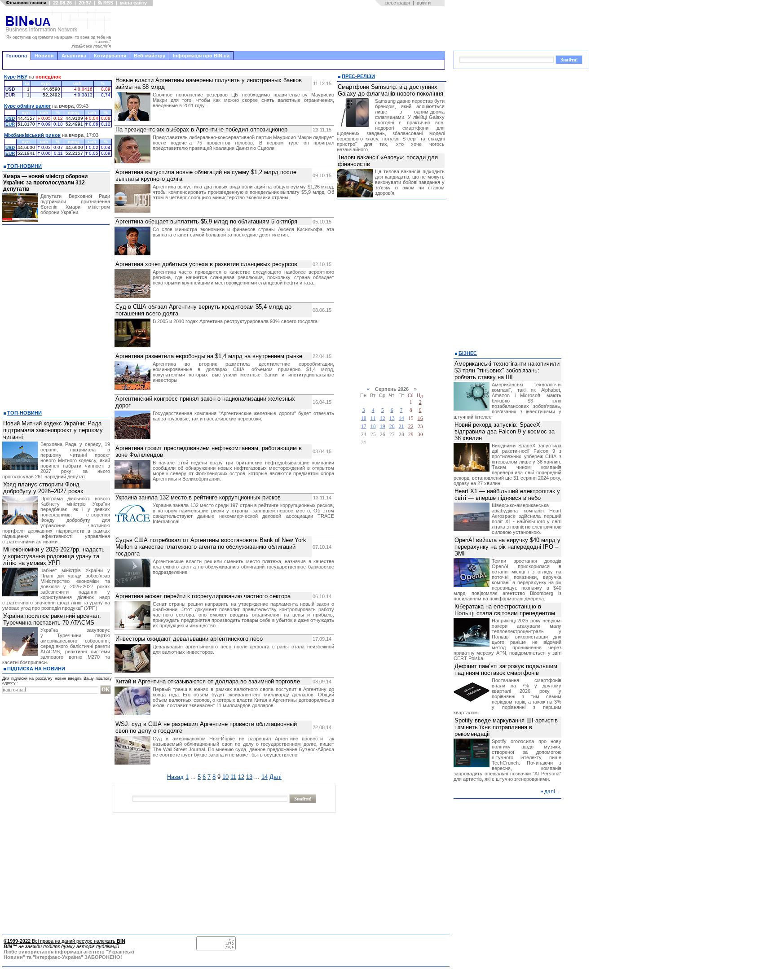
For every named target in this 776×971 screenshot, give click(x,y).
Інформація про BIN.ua (201, 55)
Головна (16, 55)
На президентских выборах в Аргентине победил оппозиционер (201, 129)
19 (382, 426)
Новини (44, 55)
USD (10, 118)
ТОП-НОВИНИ (24, 166)
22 (411, 426)
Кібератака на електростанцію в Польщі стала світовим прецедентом (504, 610)
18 (373, 426)
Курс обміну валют (27, 106)
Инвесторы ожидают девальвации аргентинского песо (189, 638)
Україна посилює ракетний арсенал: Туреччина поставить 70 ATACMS (52, 619)
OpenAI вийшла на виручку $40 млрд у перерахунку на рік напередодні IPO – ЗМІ (507, 547)
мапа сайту (133, 2)
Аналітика (74, 55)
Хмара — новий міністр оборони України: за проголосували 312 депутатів (45, 182)
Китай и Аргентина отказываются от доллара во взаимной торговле (207, 681)
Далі (275, 777)
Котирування (110, 55)
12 (241, 777)
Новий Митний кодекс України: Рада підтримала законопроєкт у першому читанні (53, 430)
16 (420, 418)
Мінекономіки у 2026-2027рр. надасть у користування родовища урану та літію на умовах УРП (54, 556)
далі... (551, 791)
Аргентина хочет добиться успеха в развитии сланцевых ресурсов (206, 264)
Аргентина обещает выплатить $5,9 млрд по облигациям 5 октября (206, 221)
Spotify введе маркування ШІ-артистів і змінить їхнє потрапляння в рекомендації (506, 727)
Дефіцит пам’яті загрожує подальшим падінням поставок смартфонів (505, 669)
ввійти (424, 2)
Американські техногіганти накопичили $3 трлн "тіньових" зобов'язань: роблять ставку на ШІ (507, 370)
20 (392, 426)
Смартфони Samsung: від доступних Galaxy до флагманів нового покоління (390, 90)
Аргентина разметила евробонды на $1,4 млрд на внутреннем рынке (208, 356)
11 (233, 777)
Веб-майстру (149, 55)
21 (401, 426)
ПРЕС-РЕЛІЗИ (358, 76)
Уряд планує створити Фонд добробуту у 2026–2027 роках (43, 487)
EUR (10, 124)
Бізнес (468, 353)
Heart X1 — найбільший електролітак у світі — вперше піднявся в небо (507, 494)
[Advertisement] (280, 29)
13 (249, 777)
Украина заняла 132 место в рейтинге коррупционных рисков (198, 497)
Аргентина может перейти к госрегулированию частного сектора (203, 596)
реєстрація (397, 2)
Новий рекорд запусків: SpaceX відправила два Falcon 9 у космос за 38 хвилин (504, 431)
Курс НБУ (15, 76)
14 (264, 777)
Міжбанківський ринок (32, 135)
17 (363, 426)
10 (225, 777)
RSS (107, 2)
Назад (175, 777)
